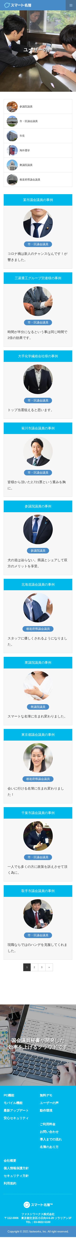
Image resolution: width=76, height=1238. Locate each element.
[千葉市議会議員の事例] (38, 836)
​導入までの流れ (51, 1139)
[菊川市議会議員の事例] (38, 451)
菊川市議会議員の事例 (38, 428)
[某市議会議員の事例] (38, 223)
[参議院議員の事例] (38, 529)
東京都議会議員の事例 (38, 735)
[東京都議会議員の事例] (38, 758)
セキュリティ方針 (16, 1176)
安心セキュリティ (16, 1118)
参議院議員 (38, 550)
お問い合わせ (49, 1132)
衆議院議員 (38, 706)
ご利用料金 (48, 1124)
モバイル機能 (13, 1103)
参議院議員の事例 (38, 506)
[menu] (71, 5)
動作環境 (46, 1110)
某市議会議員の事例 (38, 200)
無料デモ (46, 1095)
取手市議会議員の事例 (38, 891)
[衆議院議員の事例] (38, 685)
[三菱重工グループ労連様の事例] (38, 301)
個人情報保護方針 (16, 1168)
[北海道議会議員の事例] (38, 607)
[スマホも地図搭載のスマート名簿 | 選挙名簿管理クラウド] (31, 5)
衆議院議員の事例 (38, 662)
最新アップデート (16, 1110)
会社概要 (10, 1160)
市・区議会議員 (38, 244)
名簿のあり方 (49, 1147)
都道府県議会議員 (38, 628)
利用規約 (10, 1183)
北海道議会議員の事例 (38, 584)
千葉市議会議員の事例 (38, 813)
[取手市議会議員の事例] (38, 914)
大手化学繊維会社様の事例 (38, 356)
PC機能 (9, 1095)
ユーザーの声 (49, 1103)
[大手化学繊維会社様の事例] (38, 379)
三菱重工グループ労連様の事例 (38, 278)
